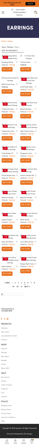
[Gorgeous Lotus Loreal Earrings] (28, 148)
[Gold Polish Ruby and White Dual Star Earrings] (28, 81)
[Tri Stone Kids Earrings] (28, 57)
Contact (4, 396)
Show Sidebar (8, 41)
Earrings (10, 47)
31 (21, 287)
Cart (2, 393)
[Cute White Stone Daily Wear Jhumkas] (28, 236)
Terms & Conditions (8, 417)
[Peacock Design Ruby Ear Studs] (10, 192)
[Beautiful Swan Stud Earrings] (28, 104)
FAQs (3, 421)
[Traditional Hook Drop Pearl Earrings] (10, 104)
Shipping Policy (6, 405)
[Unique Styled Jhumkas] (10, 214)
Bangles (4, 360)
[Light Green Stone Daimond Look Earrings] (28, 126)
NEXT (26, 287)
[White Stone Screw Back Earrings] (10, 79)
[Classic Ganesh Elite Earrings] (28, 170)
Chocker (4, 340)
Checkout (4, 389)
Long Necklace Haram (9, 336)
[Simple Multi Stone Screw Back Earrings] (28, 259)
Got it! (30, 3)
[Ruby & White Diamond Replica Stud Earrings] (10, 260)
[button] (35, 12)
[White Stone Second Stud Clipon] (28, 214)
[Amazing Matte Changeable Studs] (10, 57)
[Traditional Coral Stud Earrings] (10, 126)
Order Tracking (6, 385)
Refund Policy (6, 409)
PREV (8, 283)
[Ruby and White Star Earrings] (10, 236)
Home (4, 47)
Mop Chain (5, 332)
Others (3, 364)
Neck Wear (5, 356)
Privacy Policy (6, 413)
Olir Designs (28, 434)
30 (17, 287)
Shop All (4, 348)
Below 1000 (5, 368)
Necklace (4, 328)
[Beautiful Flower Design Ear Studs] (28, 192)
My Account (5, 377)
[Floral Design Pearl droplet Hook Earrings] (10, 170)
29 (13, 287)
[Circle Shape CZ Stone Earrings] (10, 148)
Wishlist (3, 381)
